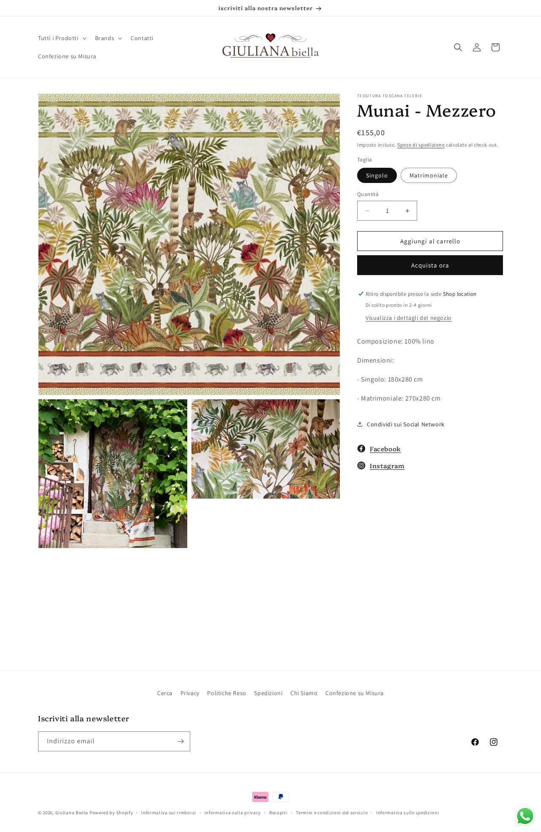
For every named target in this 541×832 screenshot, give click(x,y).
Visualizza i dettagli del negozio (409, 318)
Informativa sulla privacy (233, 813)
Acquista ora (430, 265)
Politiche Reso (226, 693)
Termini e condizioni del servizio (332, 813)
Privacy (189, 693)
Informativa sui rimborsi (168, 813)
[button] (61, 38)
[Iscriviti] (180, 741)
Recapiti (278, 813)
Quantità (368, 194)
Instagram (387, 465)
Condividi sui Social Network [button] (406, 424)
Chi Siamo (303, 693)
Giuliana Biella (72, 813)
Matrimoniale (429, 175)
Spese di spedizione (421, 145)
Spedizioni (268, 693)
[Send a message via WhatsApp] (525, 816)
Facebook (385, 448)
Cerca (164, 693)
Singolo (377, 175)
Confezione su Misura (354, 693)
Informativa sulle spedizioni (407, 813)
